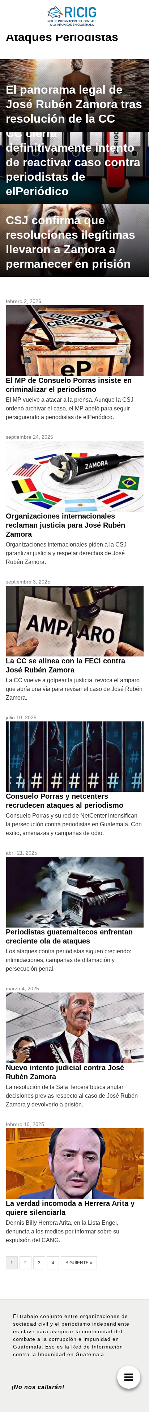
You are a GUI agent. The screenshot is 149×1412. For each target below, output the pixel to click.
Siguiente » (78, 1262)
